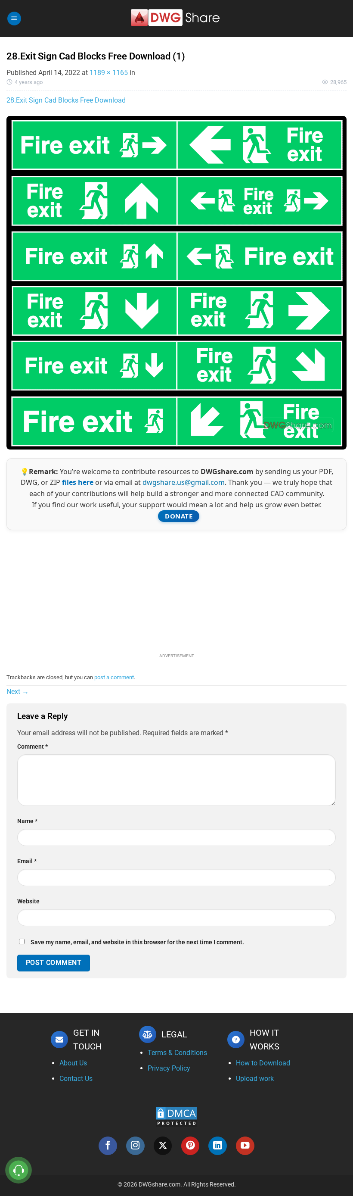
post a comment (114, 677)
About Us (73, 1063)
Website (28, 901)
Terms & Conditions (177, 1053)
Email (27, 861)
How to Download (263, 1063)
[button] (14, 19)
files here (77, 482)
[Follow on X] (163, 1146)
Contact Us (76, 1078)
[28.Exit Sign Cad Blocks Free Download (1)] (176, 282)
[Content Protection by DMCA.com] (176, 1116)
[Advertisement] (176, 590)
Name (27, 821)
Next (17, 691)
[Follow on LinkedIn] (217, 1146)
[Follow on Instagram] (135, 1146)
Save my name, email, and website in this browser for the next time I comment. (137, 942)
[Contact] (18, 1170)
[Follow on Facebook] (108, 1146)
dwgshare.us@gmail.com (183, 482)
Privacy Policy (169, 1068)
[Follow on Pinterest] (190, 1146)
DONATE (178, 516)
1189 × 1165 (109, 73)
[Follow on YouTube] (245, 1146)
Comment (32, 746)
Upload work (255, 1078)
